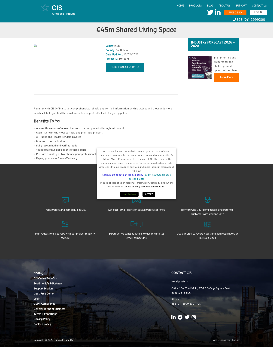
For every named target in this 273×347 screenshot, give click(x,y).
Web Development (222, 340)
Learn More (226, 77)
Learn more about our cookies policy (123, 175)
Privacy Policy (42, 319)
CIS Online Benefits (45, 278)
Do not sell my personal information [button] (144, 187)
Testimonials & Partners (48, 283)
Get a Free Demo (44, 293)
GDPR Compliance (44, 304)
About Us (225, 6)
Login (37, 298)
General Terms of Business (49, 309)
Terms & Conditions (45, 314)
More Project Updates (125, 67)
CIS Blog (38, 273)
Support (241, 6)
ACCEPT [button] (149, 194)
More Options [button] (129, 194)
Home (180, 6)
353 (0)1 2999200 (250, 19)
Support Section (43, 288)
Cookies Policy (42, 324)
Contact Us (259, 6)
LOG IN (258, 12)
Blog (210, 6)
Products (195, 6)
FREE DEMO (235, 13)
